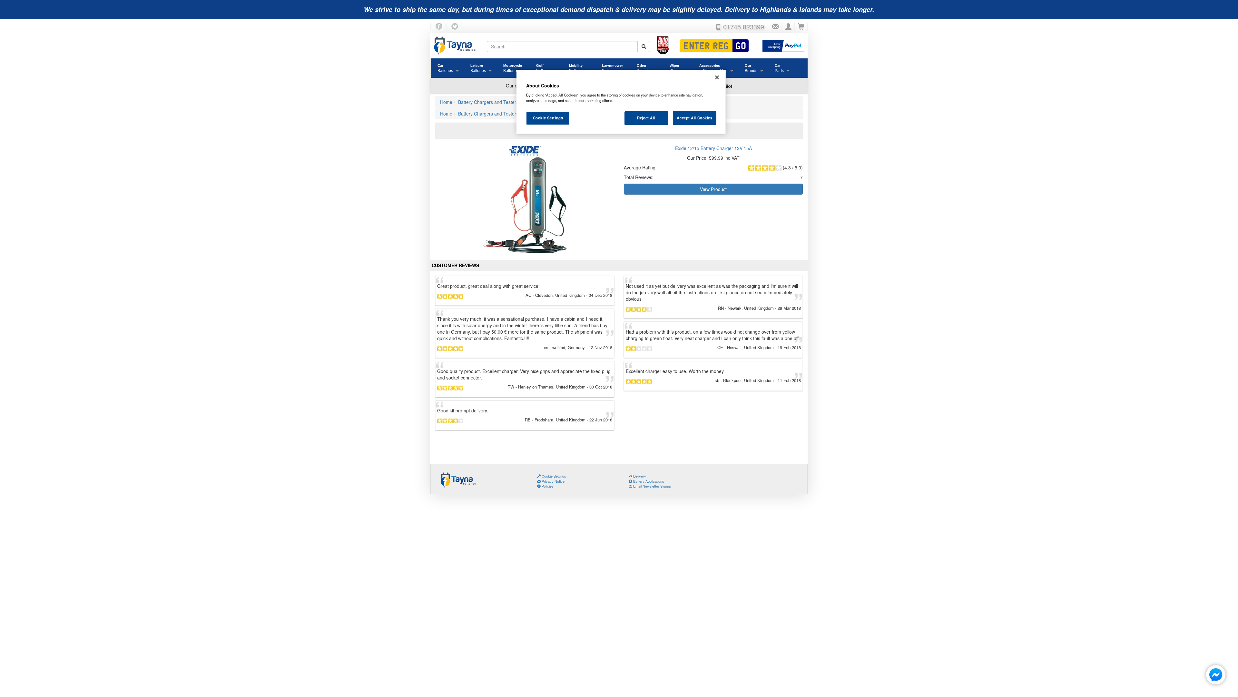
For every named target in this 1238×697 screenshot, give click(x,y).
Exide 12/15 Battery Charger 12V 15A (713, 148)
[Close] (717, 77)
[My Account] (788, 27)
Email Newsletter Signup (651, 486)
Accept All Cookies (694, 117)
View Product (713, 189)
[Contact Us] (775, 27)
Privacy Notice (553, 481)
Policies (547, 486)
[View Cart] (801, 27)
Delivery (639, 476)
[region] (621, 102)
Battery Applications (648, 481)
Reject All (646, 117)
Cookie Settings (548, 117)
